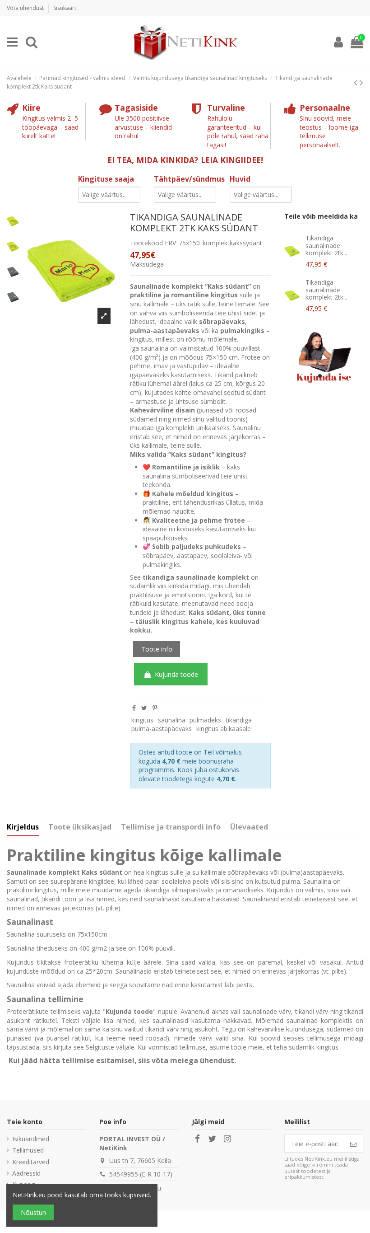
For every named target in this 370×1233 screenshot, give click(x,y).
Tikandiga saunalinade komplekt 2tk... (326, 246)
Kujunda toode (176, 674)
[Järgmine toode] (361, 82)
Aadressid (26, 1173)
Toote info (156, 649)
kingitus (142, 720)
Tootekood (146, 243)
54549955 (123, 1174)
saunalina (171, 720)
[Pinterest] (155, 707)
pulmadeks (205, 720)
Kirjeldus (23, 827)
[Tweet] (144, 707)
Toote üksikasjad (79, 827)
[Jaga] (134, 707)
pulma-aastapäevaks (161, 728)
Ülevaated (249, 827)
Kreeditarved (30, 1162)
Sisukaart (64, 8)
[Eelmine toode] (357, 82)
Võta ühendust (26, 8)
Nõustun (33, 1212)
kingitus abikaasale (223, 728)
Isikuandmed (30, 1139)
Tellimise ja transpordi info (171, 827)
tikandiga (239, 720)
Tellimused (28, 1150)
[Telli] (353, 1143)
